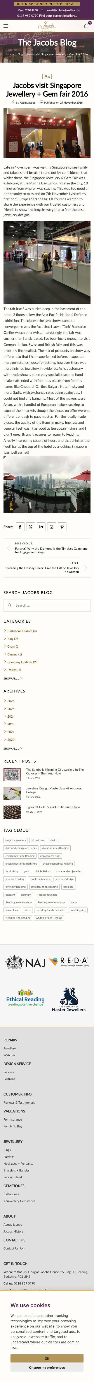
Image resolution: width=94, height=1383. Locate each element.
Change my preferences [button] (47, 1367)
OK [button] (47, 1358)
